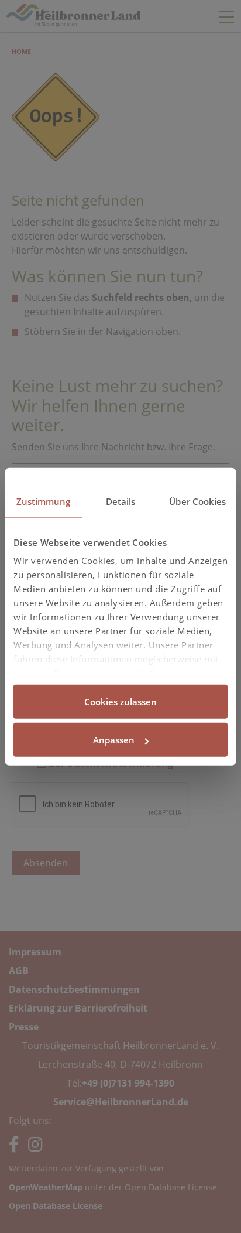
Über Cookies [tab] (197, 501)
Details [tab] (121, 501)
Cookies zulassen (120, 701)
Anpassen (114, 740)
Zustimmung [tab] (43, 501)
